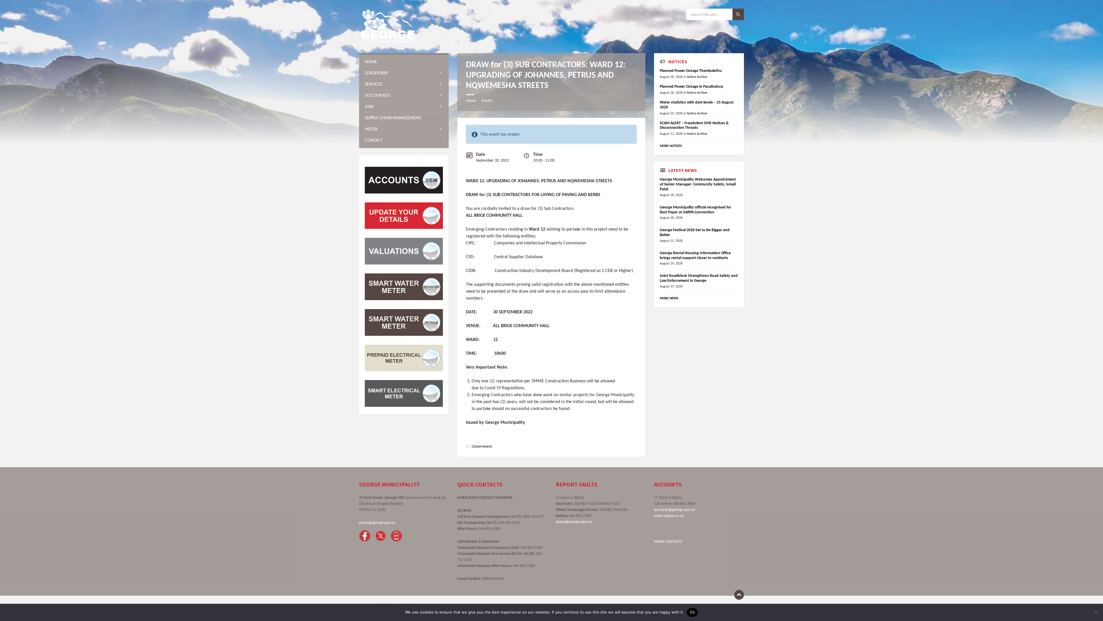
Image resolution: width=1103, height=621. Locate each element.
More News (669, 298)
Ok (692, 612)
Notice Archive (697, 77)
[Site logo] (387, 42)
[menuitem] (404, 62)
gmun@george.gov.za (377, 523)
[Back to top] (739, 595)
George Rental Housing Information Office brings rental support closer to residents (695, 255)
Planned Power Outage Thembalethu (691, 71)
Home (471, 101)
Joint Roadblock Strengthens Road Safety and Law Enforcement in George (699, 278)
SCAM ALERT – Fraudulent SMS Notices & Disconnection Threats (694, 125)
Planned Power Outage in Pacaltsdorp (691, 87)
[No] (1096, 612)
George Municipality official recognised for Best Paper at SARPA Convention (695, 209)
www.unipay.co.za (669, 516)
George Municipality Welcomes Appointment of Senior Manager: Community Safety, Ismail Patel (698, 184)
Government (482, 446)
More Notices (671, 146)
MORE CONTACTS (668, 542)
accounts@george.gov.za (674, 510)
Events (487, 101)
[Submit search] (738, 14)
